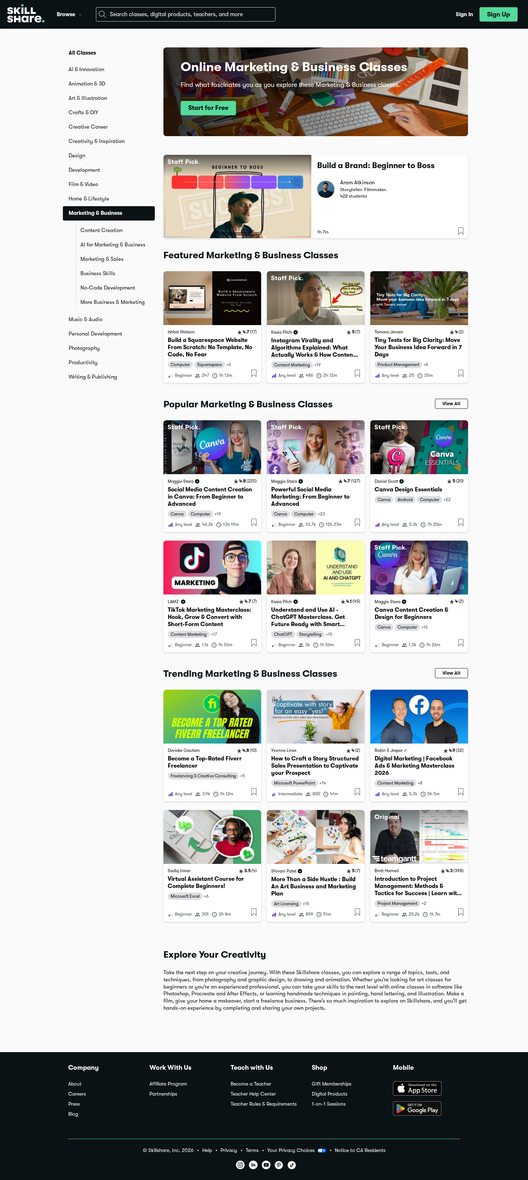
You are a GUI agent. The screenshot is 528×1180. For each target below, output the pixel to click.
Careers (77, 1094)
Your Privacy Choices (291, 1150)
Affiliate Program (168, 1084)
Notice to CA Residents (360, 1150)
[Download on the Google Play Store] (426, 1109)
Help (207, 1150)
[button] (80, 13)
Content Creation (101, 230)
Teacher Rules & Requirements (264, 1104)
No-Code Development (107, 287)
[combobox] (185, 14)
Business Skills (97, 273)
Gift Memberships (331, 1084)
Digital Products (329, 1094)
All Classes (82, 53)
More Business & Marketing (112, 302)
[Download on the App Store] (426, 1089)
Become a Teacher (251, 1084)
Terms (252, 1150)
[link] (212, 327)
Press (74, 1104)
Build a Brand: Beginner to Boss (376, 165)
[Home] (26, 14)
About (75, 1084)
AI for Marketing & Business (112, 244)
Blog (73, 1114)
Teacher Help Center (253, 1094)
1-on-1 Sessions (329, 1104)
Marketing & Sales (102, 259)
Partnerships (163, 1094)
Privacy (229, 1150)
